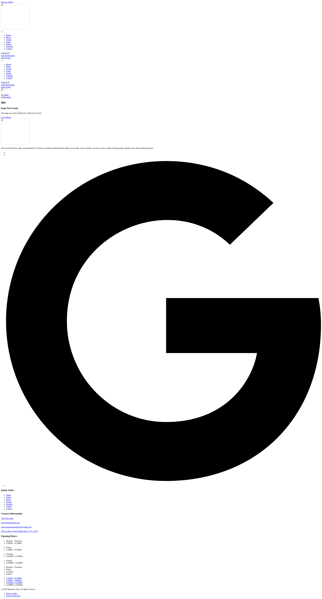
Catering (9, 46)
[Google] (163, 485)
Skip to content (7, 2)
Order (8, 42)
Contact (9, 49)
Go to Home (6, 117)
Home (8, 35)
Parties (8, 44)
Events (8, 40)
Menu (8, 37)
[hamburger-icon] (2, 31)
